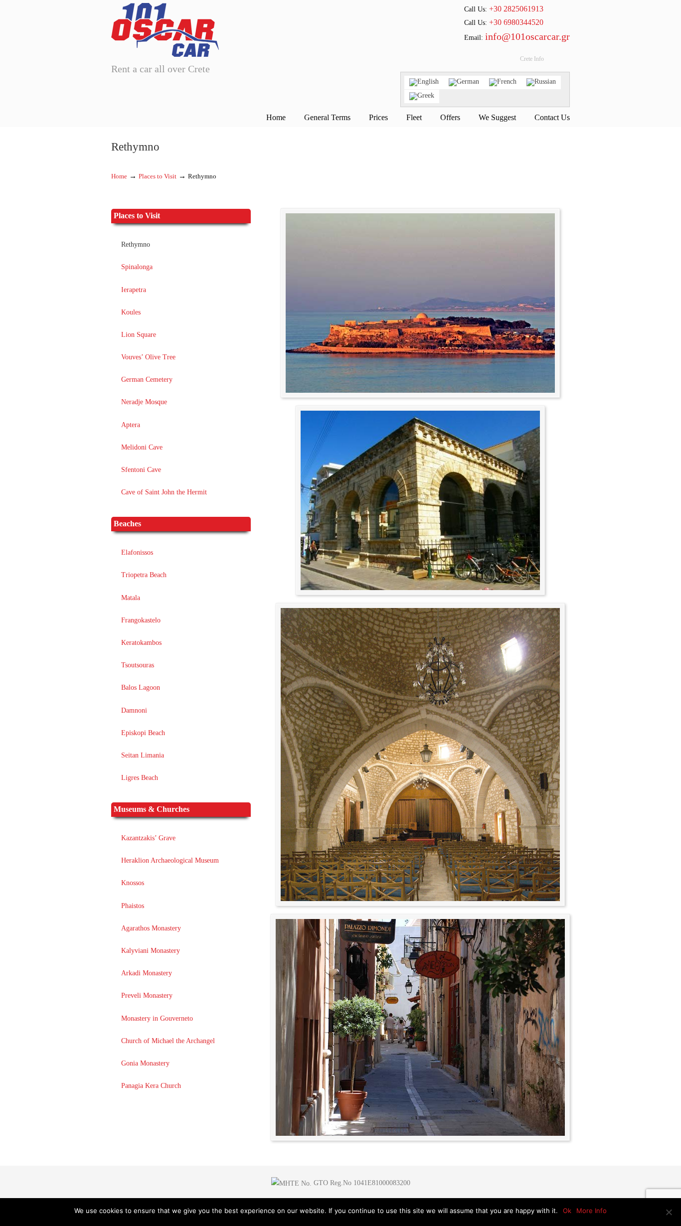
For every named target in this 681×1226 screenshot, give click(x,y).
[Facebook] (474, 61)
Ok (567, 1211)
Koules (131, 312)
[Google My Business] (492, 61)
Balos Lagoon (140, 687)
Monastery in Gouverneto (157, 1018)
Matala (130, 598)
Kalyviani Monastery (150, 950)
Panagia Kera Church (151, 1085)
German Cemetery (146, 379)
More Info (591, 1211)
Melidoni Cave (142, 447)
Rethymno (135, 244)
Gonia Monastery (145, 1063)
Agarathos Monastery (151, 928)
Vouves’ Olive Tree (148, 357)
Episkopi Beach (143, 733)
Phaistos (132, 906)
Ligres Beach (139, 777)
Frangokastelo (141, 620)
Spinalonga (137, 267)
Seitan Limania (142, 755)
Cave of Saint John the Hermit (164, 492)
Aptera (130, 425)
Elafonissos (137, 552)
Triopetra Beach (144, 575)
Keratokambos (141, 642)
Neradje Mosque (144, 402)
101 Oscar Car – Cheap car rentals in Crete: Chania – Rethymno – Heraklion (165, 30)
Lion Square (138, 334)
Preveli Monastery (146, 995)
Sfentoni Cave (141, 469)
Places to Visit (157, 176)
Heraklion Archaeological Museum (170, 860)
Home (119, 176)
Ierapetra (133, 290)
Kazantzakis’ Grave (148, 838)
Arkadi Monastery (146, 973)
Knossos (132, 883)
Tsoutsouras (137, 665)
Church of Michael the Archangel (168, 1041)
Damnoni (134, 710)
